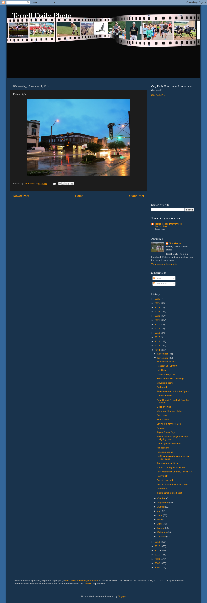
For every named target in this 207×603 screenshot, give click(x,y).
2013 (158, 542)
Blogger (122, 596)
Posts (158, 278)
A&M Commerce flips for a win (172, 484)
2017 (158, 337)
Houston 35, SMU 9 (167, 366)
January (161, 536)
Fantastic (161, 428)
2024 (158, 307)
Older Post (136, 196)
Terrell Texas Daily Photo (168, 224)
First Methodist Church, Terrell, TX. (175, 471)
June (160, 515)
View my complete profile (164, 264)
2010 (158, 554)
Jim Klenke (175, 243)
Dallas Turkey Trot (166, 374)
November (163, 358)
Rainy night (162, 476)
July (159, 511)
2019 (158, 328)
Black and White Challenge (170, 378)
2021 (158, 320)
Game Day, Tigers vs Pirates (171, 467)
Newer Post (21, 196)
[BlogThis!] (63, 183)
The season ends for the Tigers (173, 391)
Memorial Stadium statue (169, 411)
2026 (158, 299)
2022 (158, 316)
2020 (158, 324)
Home (79, 196)
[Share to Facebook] (69, 183)
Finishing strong (165, 452)
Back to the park (165, 480)
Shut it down (163, 419)
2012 (158, 546)
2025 (158, 303)
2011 (157, 550)
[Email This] (60, 183)
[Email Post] (54, 183)
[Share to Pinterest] (72, 183)
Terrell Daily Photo (41, 15)
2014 (158, 350)
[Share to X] (66, 183)
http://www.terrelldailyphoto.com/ (81, 580)
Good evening (164, 407)
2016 (158, 341)
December (163, 354)
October (161, 498)
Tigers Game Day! (166, 432)
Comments (161, 283)
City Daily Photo (159, 95)
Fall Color (162, 370)
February (162, 532)
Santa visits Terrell (166, 361)
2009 (158, 559)
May (159, 519)
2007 (158, 567)
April (160, 524)
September (163, 502)
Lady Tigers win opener (169, 443)
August (161, 507)
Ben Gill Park (161, 226)
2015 (158, 345)
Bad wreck (162, 387)
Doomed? (162, 488)
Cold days (162, 415)
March (160, 528)
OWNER (88, 583)
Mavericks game (165, 383)
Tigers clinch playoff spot (169, 493)
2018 (158, 333)
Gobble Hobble (164, 395)
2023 (158, 311)
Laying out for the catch (169, 424)
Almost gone (163, 448)
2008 (158, 563)
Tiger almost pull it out (168, 463)
